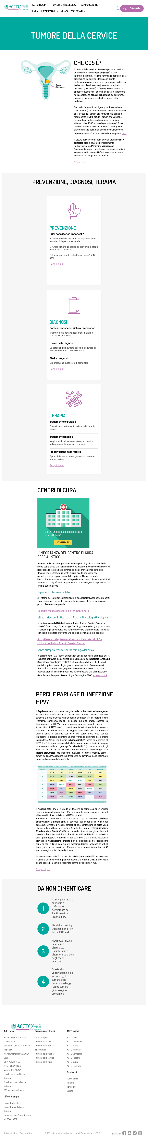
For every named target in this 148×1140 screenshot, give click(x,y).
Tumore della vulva (43, 1062)
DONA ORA (135, 8)
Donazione (71, 1087)
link (124, 133)
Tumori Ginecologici (64, 5)
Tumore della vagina (44, 1054)
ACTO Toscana (73, 1058)
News (64, 11)
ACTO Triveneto (74, 1066)
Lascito (70, 1091)
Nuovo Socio (72, 1079)
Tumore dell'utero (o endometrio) (44, 1048)
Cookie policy (26, 1133)
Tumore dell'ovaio (43, 1041)
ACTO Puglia (72, 1046)
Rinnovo (70, 1083)
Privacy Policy (10, 1133)
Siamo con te (89, 5)
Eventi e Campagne (44, 11)
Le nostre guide (42, 1037)
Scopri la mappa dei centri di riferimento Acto (63, 610)
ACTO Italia (39, 5)
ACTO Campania (74, 1054)
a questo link (100, 675)
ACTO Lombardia (74, 1041)
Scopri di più (81, 162)
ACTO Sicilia (72, 1062)
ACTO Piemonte (74, 1050)
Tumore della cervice (44, 1058)
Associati (77, 11)
